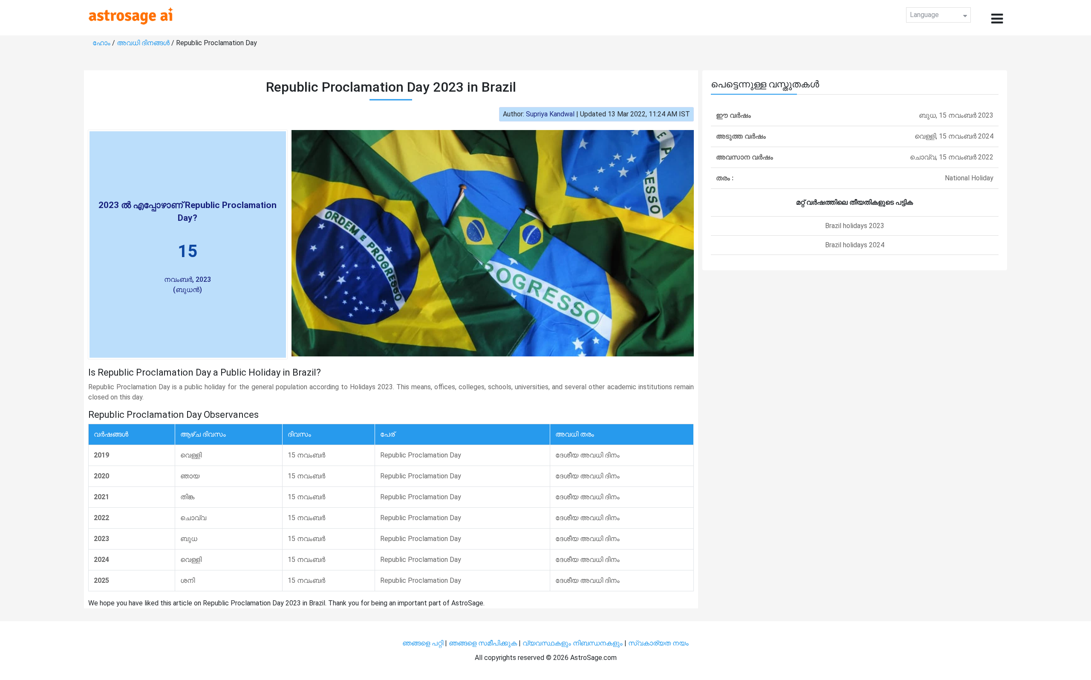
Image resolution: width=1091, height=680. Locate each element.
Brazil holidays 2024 (854, 245)
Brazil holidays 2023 (854, 226)
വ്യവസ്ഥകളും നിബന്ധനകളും (573, 643)
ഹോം (102, 43)
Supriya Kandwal (550, 114)
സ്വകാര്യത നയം (658, 643)
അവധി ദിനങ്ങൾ (144, 43)
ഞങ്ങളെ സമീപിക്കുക (483, 643)
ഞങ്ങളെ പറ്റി (422, 643)
